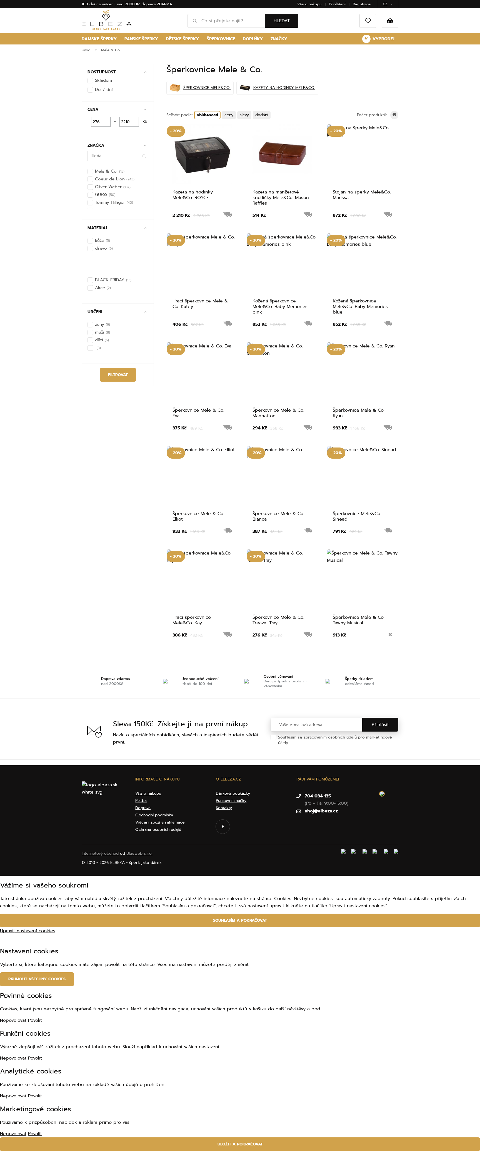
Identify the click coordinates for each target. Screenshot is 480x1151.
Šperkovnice (221, 39)
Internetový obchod (100, 853)
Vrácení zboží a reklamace (160, 822)
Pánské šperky (141, 39)
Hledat (282, 21)
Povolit (35, 1020)
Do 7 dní (103, 89)
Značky (279, 39)
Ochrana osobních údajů (313, 743)
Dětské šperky (182, 39)
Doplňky (253, 39)
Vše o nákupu (309, 4)
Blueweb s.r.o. (139, 853)
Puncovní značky (231, 801)
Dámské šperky (99, 39)
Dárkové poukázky (233, 793)
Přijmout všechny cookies (37, 979)
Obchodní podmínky (154, 815)
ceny (228, 115)
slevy (244, 115)
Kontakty (224, 808)
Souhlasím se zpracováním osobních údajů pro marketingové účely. (335, 740)
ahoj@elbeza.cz (321, 811)
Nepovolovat (13, 1020)
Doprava (143, 808)
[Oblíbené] (367, 21)
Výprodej (379, 39)
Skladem (103, 80)
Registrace (362, 4)
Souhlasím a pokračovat (240, 920)
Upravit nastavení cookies (27, 931)
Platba (141, 801)
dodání (261, 115)
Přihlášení (337, 4)
